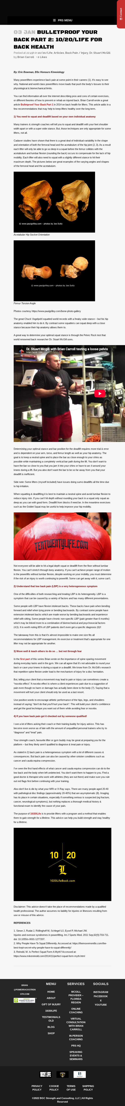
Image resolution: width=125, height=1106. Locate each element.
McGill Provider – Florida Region (76, 997)
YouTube (101, 1004)
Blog (51, 1027)
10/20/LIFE (51, 1010)
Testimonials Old (51, 1019)
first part (25, 659)
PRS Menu (65, 20)
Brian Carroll (25, 57)
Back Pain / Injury (76, 52)
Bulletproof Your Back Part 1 (37, 104)
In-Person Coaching (76, 1037)
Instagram (100, 992)
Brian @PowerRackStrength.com (25, 989)
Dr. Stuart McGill (99, 52)
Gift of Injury (51, 1004)
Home (51, 991)
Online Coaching (76, 1010)
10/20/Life (45, 52)
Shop (51, 1033)
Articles (59, 52)
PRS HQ (76, 1045)
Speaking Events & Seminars (76, 1056)
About (51, 998)
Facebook (101, 996)
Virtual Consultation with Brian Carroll (75, 1024)
